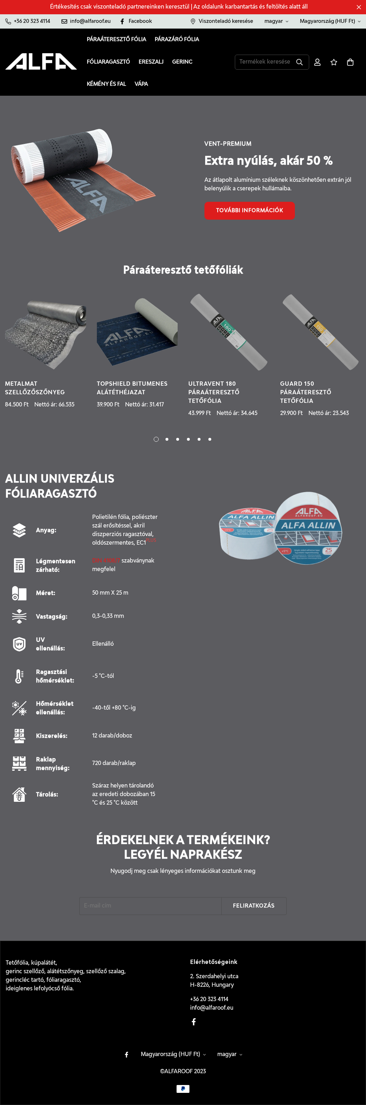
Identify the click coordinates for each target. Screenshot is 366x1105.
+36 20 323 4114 (209, 999)
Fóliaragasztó (108, 62)
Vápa (141, 84)
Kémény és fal (106, 84)
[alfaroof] (41, 62)
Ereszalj (151, 62)
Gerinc (182, 62)
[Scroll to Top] (352, 1066)
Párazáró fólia (177, 39)
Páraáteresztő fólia (116, 39)
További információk (249, 210)
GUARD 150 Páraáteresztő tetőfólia (305, 392)
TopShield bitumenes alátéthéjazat (132, 388)
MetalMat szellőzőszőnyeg (35, 388)
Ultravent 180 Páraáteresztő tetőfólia (213, 392)
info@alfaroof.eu (211, 1008)
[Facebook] (193, 1021)
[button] (350, 62)
